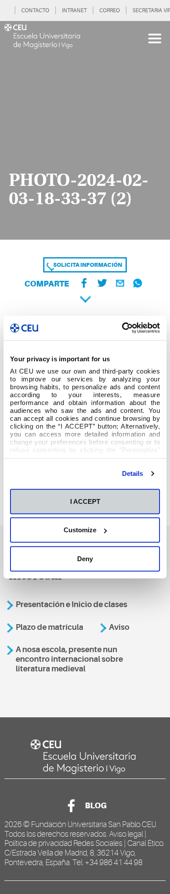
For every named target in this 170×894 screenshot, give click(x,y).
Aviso (119, 627)
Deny (85, 558)
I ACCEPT (85, 501)
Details (132, 473)
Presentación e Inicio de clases (71, 604)
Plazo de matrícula (49, 627)
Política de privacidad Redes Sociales (63, 843)
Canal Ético (145, 843)
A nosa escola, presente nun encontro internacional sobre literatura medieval (69, 659)
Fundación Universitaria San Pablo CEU (93, 824)
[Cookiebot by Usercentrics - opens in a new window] (122, 328)
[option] (85, 130)
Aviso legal (126, 834)
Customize (80, 530)
